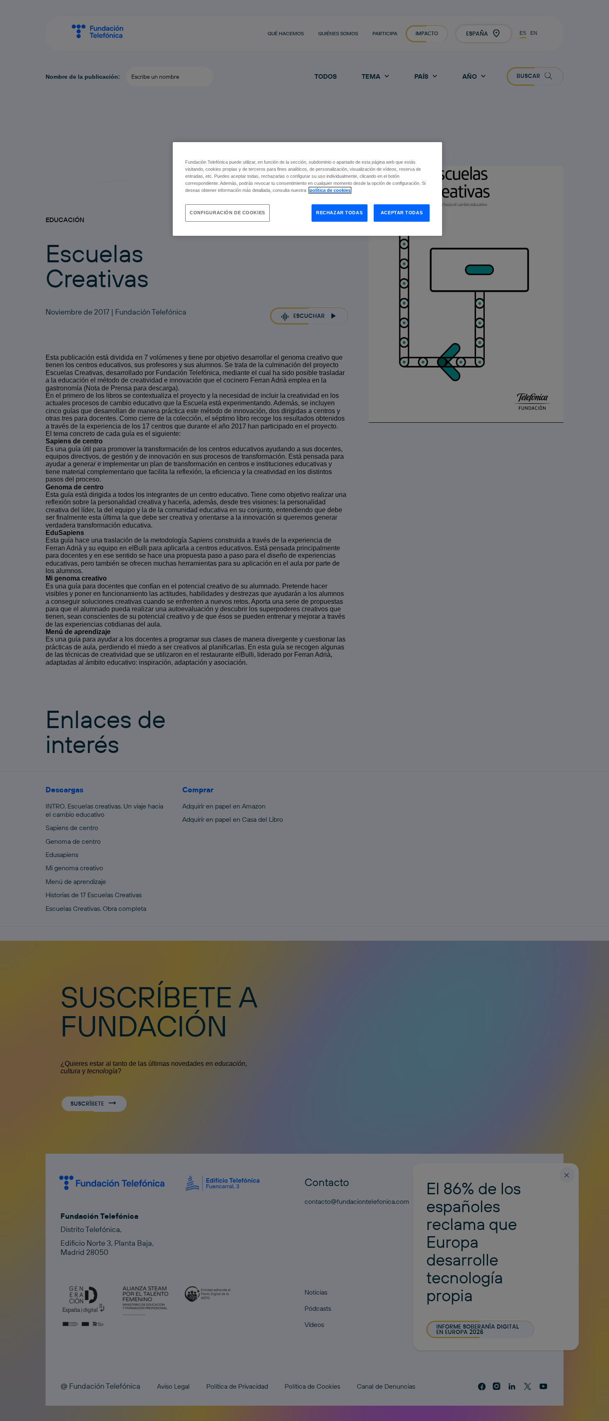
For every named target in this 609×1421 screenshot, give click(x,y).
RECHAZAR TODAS (339, 212)
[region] (307, 189)
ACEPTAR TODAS (402, 212)
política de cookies (329, 190)
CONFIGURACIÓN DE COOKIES (227, 212)
